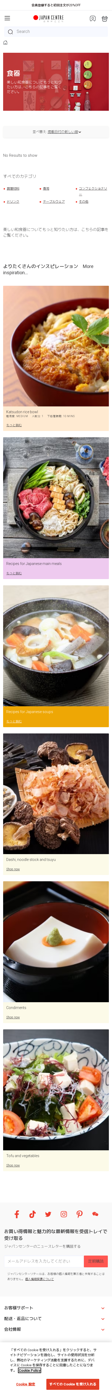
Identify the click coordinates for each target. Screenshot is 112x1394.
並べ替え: (40, 132)
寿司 (46, 188)
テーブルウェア (54, 201)
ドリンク (13, 201)
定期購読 (96, 1261)
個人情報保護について (39, 1279)
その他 (83, 201)
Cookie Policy (29, 1370)
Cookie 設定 (25, 1384)
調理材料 (13, 188)
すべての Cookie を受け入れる (72, 1384)
